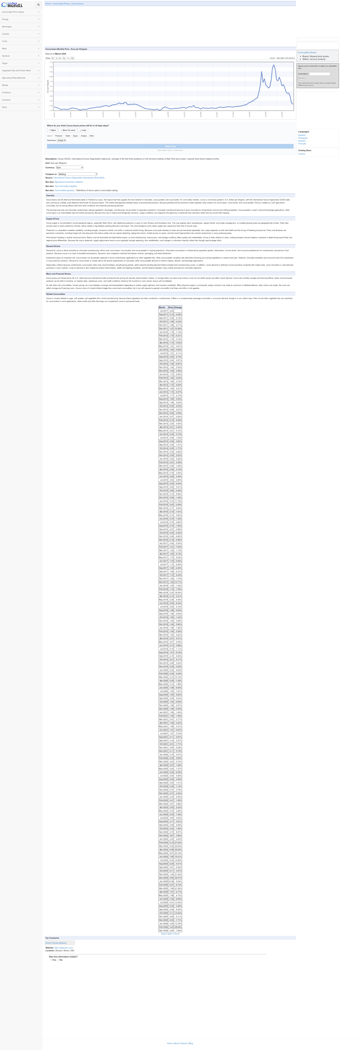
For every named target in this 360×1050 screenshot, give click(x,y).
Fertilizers (6, 92)
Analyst (83, 135)
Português (302, 137)
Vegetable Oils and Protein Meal (16, 70)
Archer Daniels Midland (56, 942)
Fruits (4, 41)
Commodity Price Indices (13, 11)
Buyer (75, 135)
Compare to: (51, 174)
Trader (67, 135)
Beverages (7, 26)
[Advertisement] (170, 26)
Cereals (5, 33)
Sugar (4, 63)
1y (56, 58)
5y (60, 58)
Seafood (6, 55)
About (176, 1043)
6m (53, 58)
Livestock (6, 99)
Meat (4, 48)
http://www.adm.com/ (64, 947)
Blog (191, 1043)
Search (184, 1043)
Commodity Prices (61, 3)
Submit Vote (170, 146)
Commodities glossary (65, 190)
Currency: (50, 167)
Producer (58, 135)
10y (63, 58)
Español (301, 135)
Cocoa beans (77, 3)
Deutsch (302, 140)
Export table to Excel (170, 933)
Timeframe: (52, 140)
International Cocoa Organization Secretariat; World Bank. (79, 177)
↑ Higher (52, 130)
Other (92, 135)
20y (72, 58)
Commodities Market (307, 52)
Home (48, 3)
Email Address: (303, 74)
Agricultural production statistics (69, 181)
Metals (5, 85)
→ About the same (67, 130)
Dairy (4, 107)
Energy (5, 19)
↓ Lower (83, 130)
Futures (301, 153)
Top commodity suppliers (66, 186)
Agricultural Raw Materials (13, 77)
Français (302, 143)
